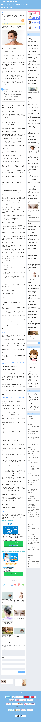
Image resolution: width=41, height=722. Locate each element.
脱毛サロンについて (10, 4)
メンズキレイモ (31, 482)
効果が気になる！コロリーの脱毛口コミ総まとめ (33, 505)
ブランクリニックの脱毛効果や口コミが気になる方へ (33, 469)
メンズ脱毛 (30, 484)
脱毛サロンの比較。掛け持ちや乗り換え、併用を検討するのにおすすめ (33, 542)
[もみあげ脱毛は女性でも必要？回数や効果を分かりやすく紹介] (34, 271)
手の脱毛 (29, 520)
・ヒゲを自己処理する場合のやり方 (11, 96)
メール (3, 662)
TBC (29, 420)
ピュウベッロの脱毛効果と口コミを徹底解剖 (33, 463)
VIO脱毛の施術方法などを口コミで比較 (21, 4)
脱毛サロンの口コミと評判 (33, 538)
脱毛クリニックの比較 (32, 530)
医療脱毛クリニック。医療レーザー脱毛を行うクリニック (33, 513)
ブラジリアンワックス (32, 466)
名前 (3, 657)
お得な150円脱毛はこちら (8, 23)
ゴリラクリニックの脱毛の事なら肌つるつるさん (33, 438)
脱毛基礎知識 (30, 555)
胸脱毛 (29, 526)
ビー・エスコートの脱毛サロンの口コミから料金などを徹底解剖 (33, 459)
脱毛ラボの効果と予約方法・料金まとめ (33, 550)
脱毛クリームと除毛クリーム (33, 528)
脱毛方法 (29, 557)
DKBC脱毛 (30, 416)
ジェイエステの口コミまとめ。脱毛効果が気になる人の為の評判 (33, 446)
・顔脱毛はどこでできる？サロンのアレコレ (13, 97)
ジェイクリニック (31, 449)
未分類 (29, 522)
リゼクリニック (31, 492)
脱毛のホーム (3, 4)
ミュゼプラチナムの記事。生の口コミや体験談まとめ (33, 476)
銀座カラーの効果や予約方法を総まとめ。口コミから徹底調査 (33, 563)
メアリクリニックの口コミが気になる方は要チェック (33, 480)
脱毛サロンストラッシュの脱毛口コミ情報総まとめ (33, 533)
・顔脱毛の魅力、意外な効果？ (10, 99)
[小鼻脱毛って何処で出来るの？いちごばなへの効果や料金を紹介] (34, 330)
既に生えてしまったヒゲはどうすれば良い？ (12, 94)
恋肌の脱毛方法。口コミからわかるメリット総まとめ (33, 517)
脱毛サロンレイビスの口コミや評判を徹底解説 (33, 546)
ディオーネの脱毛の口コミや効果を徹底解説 (33, 452)
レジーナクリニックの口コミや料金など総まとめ (33, 495)
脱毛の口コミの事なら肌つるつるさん (11, 1)
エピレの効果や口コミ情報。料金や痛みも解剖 (33, 432)
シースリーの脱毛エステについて (33, 442)
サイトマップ (20, 692)
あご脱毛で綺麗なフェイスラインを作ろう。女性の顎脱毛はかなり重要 (33, 219)
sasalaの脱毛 (30, 418)
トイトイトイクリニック (32, 455)
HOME (21, 718)
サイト (3, 666)
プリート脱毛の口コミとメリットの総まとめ (33, 472)
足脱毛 (29, 559)
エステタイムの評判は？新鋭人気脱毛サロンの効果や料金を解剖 (33, 428)
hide (8, 89)
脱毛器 (29, 553)
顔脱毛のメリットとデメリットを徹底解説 (33, 215)
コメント (4, 649)
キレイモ (29, 435)
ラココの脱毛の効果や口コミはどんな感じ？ (33, 490)
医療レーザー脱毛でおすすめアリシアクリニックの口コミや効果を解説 (33, 509)
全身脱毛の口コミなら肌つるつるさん (7, 7)
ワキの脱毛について (32, 498)
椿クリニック (30, 524)
